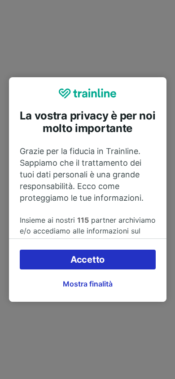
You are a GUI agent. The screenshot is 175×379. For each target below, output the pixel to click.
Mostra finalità (88, 283)
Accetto (87, 259)
